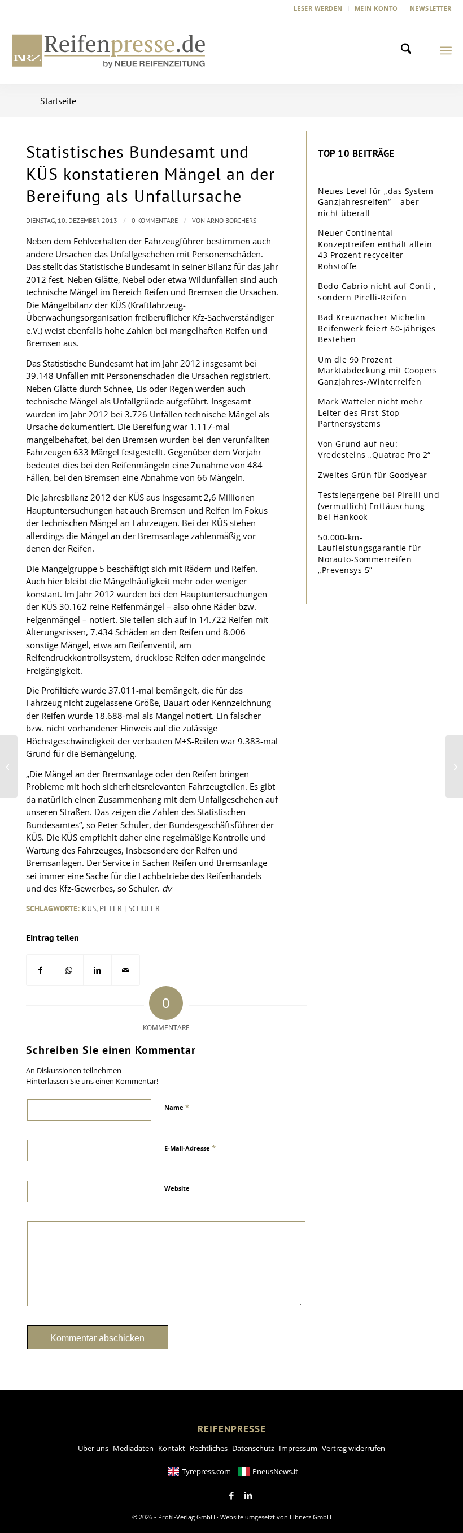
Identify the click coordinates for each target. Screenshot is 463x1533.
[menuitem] (318, 8)
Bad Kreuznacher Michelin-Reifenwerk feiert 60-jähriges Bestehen (377, 328)
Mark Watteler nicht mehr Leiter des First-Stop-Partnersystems (370, 412)
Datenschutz (253, 1448)
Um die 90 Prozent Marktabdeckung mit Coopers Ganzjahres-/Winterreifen (377, 370)
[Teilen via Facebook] (41, 970)
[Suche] (409, 50)
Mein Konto (376, 8)
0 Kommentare (155, 220)
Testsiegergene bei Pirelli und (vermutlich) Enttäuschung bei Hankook (378, 505)
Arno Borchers (231, 220)
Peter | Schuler (129, 908)
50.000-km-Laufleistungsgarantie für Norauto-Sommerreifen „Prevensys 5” (369, 554)
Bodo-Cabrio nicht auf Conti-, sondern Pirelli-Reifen (377, 292)
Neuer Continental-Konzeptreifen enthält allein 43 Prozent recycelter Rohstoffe (375, 249)
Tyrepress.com (206, 1471)
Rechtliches (209, 1448)
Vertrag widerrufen (353, 1448)
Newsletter (431, 8)
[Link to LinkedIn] (248, 1495)
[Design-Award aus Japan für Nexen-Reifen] (9, 766)
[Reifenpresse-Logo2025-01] (109, 50)
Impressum (298, 1448)
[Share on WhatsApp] (69, 970)
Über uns (93, 1448)
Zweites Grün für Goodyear (372, 475)
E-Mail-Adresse (190, 1148)
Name (176, 1107)
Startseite (58, 100)
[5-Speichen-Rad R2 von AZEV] (454, 766)
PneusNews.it (275, 1471)
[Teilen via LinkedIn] (97, 970)
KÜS (89, 908)
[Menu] (446, 50)
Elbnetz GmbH (310, 1517)
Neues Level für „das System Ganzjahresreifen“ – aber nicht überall (376, 202)
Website (177, 1188)
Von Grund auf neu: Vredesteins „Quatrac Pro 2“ (374, 449)
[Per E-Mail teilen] (125, 970)
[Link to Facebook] (231, 1495)
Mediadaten (133, 1448)
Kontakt (171, 1448)
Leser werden (318, 8)
